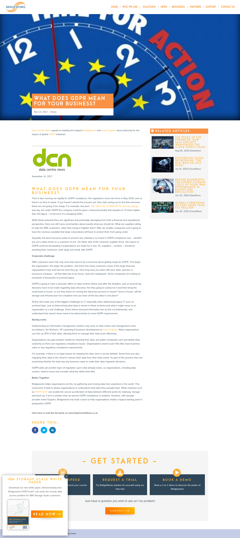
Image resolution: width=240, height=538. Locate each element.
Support (211, 7)
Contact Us (228, 7)
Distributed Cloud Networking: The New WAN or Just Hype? (189, 162)
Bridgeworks (89, 130)
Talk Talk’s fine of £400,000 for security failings (114, 206)
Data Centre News (41, 130)
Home (114, 7)
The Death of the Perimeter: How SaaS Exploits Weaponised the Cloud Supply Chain (190, 142)
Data (192, 150)
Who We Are (129, 7)
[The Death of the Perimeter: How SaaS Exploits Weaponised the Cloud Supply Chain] (163, 148)
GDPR (52, 134)
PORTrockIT (41, 391)
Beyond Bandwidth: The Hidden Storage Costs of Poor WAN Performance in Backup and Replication (190, 186)
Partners (195, 7)
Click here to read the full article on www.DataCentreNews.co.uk (65, 413)
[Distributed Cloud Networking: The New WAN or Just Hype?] (163, 171)
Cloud (192, 168)
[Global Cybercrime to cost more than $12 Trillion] (163, 212)
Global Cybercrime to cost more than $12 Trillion (190, 205)
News (164, 7)
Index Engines (108, 130)
